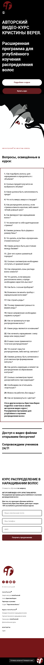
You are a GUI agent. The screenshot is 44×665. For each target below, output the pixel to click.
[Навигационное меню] (40, 5)
